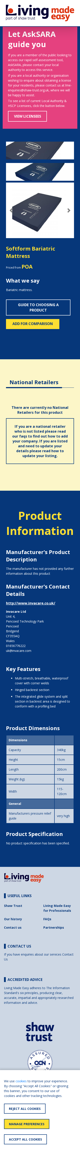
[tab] (34, 379)
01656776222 (16, 646)
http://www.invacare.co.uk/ (30, 603)
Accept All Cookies (25, 1139)
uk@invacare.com (18, 651)
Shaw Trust (13, 906)
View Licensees (27, 116)
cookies (21, 1081)
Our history (13, 919)
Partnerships (53, 927)
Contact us (13, 927)
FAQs (47, 919)
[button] (11, 210)
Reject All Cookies (25, 1109)
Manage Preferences (26, 1124)
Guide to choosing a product (38, 307)
